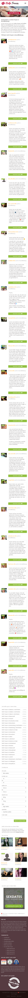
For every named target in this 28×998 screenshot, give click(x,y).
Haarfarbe (4, 809)
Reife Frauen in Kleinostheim (14, 723)
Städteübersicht (7, 939)
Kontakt (8, 996)
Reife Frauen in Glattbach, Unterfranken (14, 709)
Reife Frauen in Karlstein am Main (14, 741)
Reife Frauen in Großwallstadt (14, 743)
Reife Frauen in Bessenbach (14, 734)
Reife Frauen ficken (8, 945)
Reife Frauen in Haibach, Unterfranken (14, 714)
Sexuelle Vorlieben (8, 943)
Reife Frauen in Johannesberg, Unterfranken (14, 725)
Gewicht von (5, 794)
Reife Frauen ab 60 (11, 952)
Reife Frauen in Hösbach (14, 718)
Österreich (17, 923)
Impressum (19, 996)
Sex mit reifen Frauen (8, 946)
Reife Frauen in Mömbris (14, 745)
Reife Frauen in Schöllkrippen (14, 761)
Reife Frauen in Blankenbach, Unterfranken (14, 759)
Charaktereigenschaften (9, 941)
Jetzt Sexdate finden (20, 820)
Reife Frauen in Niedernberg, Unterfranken (14, 727)
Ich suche (4, 771)
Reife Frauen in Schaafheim (14, 752)
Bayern (16, 913)
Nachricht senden (17, 63)
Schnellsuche (6, 937)
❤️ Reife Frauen (4, 913)
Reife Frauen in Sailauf (14, 736)
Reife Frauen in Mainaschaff (14, 716)
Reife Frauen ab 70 (11, 954)
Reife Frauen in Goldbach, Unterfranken (14, 712)
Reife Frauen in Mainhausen (14, 754)
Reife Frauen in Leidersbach (14, 739)
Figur (3, 804)
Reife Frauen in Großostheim (14, 732)
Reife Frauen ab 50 (11, 950)
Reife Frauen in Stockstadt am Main (14, 721)
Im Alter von (4, 776)
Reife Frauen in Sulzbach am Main (14, 730)
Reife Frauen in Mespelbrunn (14, 763)
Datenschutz (13, 996)
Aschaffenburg (11, 41)
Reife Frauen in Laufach (14, 757)
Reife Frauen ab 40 (11, 948)
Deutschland (11, 913)
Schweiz (24, 923)
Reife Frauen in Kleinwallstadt (14, 750)
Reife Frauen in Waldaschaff (14, 748)
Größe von (4, 785)
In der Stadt (4, 815)
